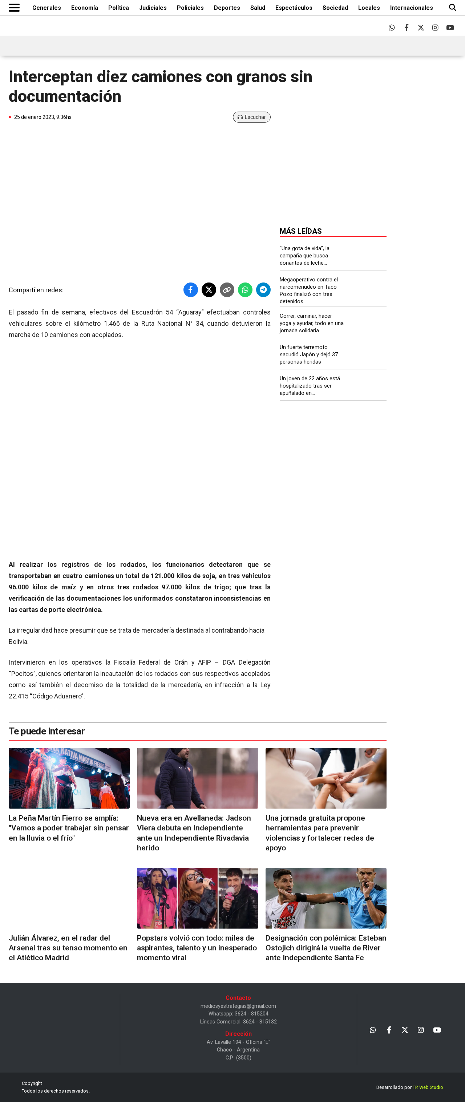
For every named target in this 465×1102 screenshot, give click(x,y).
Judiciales (153, 7)
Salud (257, 7)
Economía (84, 7)
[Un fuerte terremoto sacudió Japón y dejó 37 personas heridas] (368, 355)
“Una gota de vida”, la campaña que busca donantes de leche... (304, 255)
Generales (46, 7)
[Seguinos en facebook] (406, 27)
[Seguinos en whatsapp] (391, 27)
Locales (369, 7)
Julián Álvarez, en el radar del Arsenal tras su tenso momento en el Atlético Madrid (68, 948)
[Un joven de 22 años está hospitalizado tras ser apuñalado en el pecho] (368, 386)
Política (118, 7)
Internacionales (411, 7)
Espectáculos (293, 7)
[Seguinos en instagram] (435, 27)
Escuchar (255, 117)
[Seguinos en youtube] (450, 27)
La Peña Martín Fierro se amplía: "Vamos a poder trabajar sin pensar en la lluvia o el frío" (69, 828)
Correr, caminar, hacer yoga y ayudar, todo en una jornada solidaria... (312, 323)
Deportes (227, 7)
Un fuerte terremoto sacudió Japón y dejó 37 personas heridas (309, 354)
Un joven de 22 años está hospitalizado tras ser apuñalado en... (310, 385)
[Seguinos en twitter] (421, 27)
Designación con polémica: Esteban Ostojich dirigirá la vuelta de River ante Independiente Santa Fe (326, 948)
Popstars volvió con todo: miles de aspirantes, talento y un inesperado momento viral (197, 948)
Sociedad (335, 7)
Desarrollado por (409, 1087)
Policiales (190, 7)
